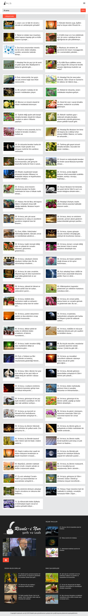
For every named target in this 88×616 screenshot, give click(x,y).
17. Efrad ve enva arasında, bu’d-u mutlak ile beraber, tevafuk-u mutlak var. (28, 132)
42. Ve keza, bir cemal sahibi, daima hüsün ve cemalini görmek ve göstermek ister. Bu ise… (69, 301)
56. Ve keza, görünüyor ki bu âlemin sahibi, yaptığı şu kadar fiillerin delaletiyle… (68, 401)
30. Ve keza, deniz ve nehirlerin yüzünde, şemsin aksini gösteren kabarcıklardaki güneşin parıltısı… (70, 219)
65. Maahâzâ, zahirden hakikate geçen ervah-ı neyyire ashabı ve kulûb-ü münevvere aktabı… (27, 466)
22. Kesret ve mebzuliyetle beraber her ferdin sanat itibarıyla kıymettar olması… (70, 161)
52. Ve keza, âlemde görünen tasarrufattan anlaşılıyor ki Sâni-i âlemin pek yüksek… (69, 373)
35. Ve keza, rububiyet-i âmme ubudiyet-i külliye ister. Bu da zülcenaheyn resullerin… (26, 261)
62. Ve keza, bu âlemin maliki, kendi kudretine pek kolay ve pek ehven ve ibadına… (69, 441)
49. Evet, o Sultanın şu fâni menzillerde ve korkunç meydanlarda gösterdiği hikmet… (27, 358)
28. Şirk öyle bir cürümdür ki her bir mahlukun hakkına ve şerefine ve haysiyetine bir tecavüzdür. (70, 575)
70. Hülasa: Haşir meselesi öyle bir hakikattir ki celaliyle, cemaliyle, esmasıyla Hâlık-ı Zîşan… (70, 491)
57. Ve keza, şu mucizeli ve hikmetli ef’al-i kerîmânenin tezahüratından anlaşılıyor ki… (26, 413)
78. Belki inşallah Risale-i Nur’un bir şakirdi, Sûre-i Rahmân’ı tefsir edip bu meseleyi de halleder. (29, 597)
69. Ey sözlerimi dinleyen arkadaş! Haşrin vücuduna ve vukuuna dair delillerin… (28, 491)
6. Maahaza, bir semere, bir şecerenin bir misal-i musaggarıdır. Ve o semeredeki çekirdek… (70, 50)
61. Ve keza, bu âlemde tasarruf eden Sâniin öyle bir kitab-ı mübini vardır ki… (28, 441)
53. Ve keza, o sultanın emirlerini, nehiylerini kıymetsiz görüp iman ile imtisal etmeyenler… (27, 388)
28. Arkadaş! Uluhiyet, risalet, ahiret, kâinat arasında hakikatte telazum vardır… (69, 204)
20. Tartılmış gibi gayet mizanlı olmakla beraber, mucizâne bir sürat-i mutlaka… (68, 147)
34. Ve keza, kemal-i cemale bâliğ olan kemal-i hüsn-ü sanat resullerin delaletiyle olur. (70, 246)
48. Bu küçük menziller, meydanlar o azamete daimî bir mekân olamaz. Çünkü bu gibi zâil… (70, 346)
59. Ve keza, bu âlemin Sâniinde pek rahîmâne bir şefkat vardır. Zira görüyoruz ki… (28, 428)
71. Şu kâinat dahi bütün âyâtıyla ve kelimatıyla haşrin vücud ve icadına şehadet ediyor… (27, 504)
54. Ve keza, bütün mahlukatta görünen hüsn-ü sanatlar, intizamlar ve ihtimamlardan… (68, 388)
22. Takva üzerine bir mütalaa (68, 538)
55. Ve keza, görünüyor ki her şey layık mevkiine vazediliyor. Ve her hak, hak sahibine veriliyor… (27, 401)
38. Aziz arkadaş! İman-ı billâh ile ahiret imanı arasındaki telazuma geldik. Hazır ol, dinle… (69, 274)
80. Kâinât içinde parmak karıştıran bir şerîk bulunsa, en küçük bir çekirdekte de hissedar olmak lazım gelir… (29, 575)
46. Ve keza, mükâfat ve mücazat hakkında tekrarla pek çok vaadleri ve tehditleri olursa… (70, 331)
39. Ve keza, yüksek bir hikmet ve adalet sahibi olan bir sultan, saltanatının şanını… (27, 288)
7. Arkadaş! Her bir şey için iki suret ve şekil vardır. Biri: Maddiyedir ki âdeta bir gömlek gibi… (28, 65)
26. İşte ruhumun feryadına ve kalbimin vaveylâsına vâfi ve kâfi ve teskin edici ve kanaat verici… (71, 597)
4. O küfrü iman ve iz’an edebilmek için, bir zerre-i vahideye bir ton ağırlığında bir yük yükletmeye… (70, 37)
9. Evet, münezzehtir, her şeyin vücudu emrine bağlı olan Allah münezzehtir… (26, 79)
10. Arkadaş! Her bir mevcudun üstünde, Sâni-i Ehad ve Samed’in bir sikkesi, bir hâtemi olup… (70, 79)
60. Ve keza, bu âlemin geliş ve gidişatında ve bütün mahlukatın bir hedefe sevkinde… (70, 428)
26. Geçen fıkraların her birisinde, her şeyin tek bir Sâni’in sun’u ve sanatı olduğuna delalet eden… (69, 189)
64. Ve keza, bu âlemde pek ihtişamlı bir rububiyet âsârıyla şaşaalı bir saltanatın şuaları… (68, 453)
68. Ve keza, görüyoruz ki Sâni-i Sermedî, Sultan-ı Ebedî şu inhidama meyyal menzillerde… (69, 479)
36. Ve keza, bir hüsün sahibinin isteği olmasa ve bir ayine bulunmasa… (69, 261)
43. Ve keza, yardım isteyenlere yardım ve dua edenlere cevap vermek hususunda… (27, 316)
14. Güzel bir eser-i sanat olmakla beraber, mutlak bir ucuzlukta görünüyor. (70, 104)
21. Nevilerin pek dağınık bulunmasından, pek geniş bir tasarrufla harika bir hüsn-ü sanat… (28, 161)
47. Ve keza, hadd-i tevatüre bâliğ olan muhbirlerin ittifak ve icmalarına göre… (27, 346)
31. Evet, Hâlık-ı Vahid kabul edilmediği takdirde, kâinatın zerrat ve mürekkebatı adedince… (28, 234)
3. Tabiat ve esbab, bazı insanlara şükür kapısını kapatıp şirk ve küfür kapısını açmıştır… (28, 37)
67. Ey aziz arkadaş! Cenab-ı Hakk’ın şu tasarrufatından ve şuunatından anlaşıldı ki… (26, 479)
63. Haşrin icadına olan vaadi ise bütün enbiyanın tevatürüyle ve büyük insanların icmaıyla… (27, 453)
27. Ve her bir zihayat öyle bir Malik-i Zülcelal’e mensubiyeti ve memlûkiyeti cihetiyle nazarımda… (71, 586)
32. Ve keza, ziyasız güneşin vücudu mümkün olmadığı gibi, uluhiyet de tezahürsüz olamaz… (69, 234)
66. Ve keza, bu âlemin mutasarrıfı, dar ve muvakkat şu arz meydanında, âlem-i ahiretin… (70, 466)
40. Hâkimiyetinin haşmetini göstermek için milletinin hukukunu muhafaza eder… (70, 288)
